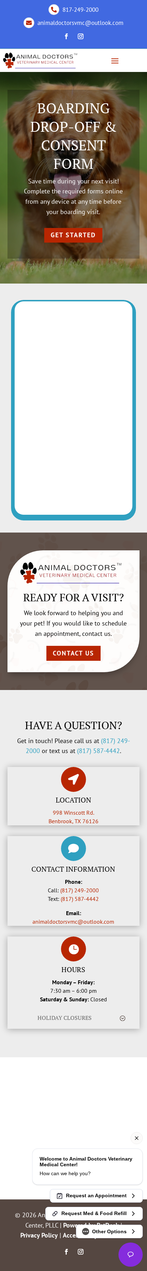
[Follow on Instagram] (80, 36)
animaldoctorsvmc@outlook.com (73, 921)
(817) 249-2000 (79, 890)
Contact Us (73, 653)
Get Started (73, 235)
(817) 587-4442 (98, 751)
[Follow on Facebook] (66, 36)
